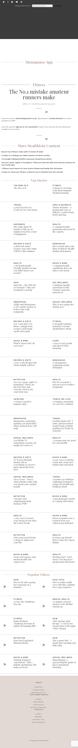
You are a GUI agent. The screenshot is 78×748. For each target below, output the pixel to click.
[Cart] (60, 31)
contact (38, 714)
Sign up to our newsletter (27, 127)
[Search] (26, 15)
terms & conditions (38, 707)
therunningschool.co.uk (26, 118)
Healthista (45, 740)
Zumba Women (56, 118)
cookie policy (38, 705)
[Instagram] (12, 2)
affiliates (38, 717)
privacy (38, 699)
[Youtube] (17, 2)
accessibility (38, 702)
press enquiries (38, 722)
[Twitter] (4, 2)
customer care (38, 719)
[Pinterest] (21, 2)
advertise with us (38, 693)
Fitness (39, 84)
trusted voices (38, 690)
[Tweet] (34, 112)
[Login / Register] (60, 15)
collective (38, 687)
